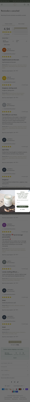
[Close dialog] (29, 191)
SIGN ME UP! (22, 206)
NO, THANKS (22, 209)
